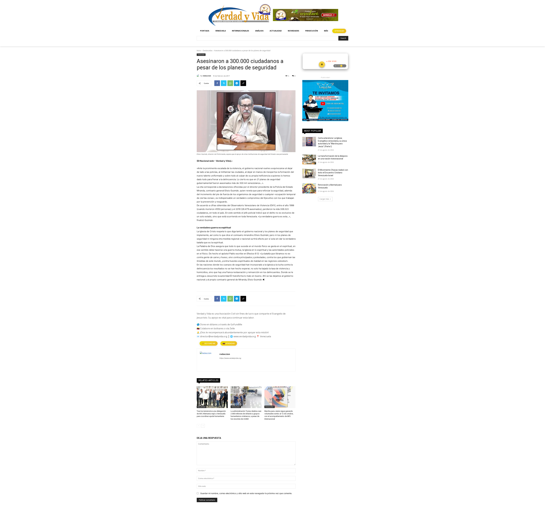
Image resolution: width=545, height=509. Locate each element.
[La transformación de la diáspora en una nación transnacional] (309, 159)
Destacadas (207, 50)
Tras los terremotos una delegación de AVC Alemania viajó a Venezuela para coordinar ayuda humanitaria (211, 413)
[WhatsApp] (230, 83)
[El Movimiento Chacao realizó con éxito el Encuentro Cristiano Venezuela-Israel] (309, 173)
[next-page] (203, 426)
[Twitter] (224, 83)
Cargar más (324, 199)
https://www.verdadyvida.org (230, 358)
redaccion (207, 76)
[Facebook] (217, 83)
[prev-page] (198, 426)
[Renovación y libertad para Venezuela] (309, 188)
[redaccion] (198, 75)
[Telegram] (237, 83)
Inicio (199, 50)
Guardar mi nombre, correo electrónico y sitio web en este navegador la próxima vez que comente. (246, 493)
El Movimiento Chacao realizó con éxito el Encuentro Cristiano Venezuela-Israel (333, 173)
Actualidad (201, 407)
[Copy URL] (243, 83)
